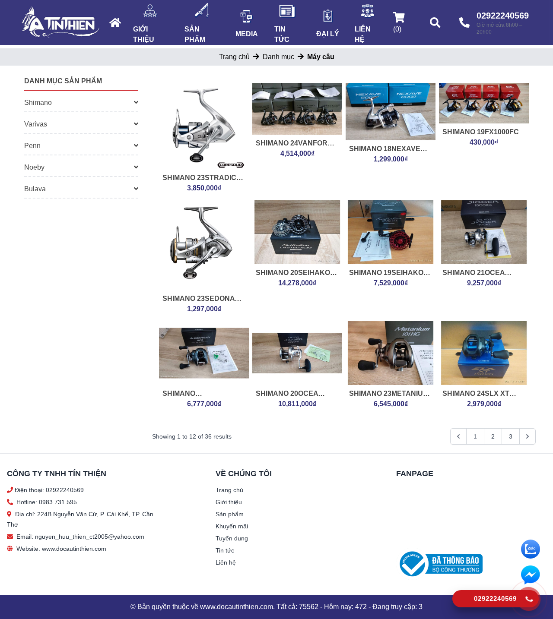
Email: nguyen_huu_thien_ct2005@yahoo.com (80, 536)
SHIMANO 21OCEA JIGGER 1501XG (473, 273)
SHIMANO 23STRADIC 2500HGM (199, 178)
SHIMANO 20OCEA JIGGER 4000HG (287, 394)
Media (246, 33)
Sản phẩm (194, 34)
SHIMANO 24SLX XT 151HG (475, 394)
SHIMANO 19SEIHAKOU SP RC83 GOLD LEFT (389, 273)
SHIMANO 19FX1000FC (480, 132)
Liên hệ (363, 34)
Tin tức (281, 34)
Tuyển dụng (232, 538)
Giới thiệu (143, 34)
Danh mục (278, 56)
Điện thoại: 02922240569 (49, 489)
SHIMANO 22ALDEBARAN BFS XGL (197, 394)
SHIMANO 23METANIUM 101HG (389, 394)
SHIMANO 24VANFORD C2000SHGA (294, 143)
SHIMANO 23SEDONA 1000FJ (198, 299)
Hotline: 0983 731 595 (46, 502)
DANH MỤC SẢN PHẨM (63, 81)
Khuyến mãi (232, 526)
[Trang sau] (527, 436)
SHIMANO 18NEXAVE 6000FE (384, 149)
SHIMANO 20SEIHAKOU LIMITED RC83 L (295, 273)
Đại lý (327, 33)
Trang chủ (234, 56)
